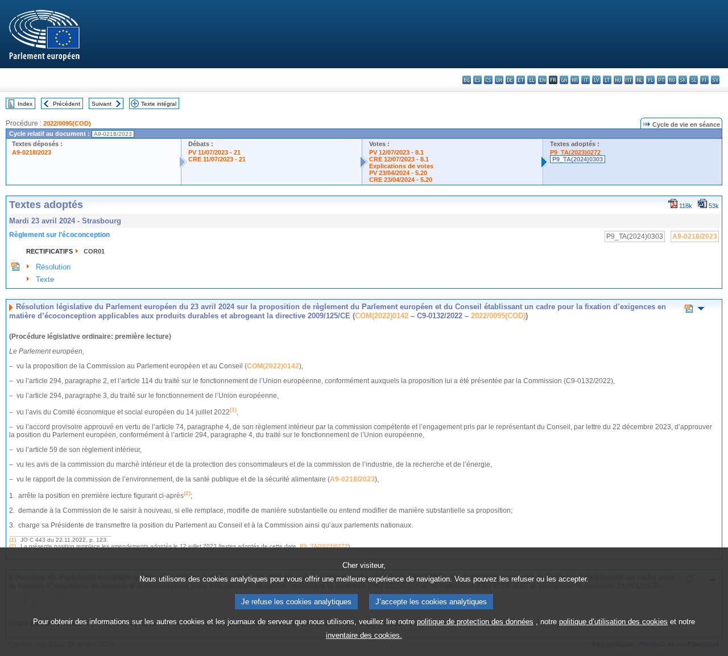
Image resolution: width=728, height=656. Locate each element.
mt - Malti (628, 80)
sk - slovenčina (683, 80)
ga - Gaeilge (564, 80)
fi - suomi (704, 80)
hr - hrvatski (574, 80)
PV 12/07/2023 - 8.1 (396, 152)
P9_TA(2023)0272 (575, 152)
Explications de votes (401, 166)
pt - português (661, 80)
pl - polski (650, 80)
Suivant (101, 104)
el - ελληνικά (531, 80)
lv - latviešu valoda (596, 80)
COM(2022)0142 (381, 316)
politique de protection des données (475, 621)
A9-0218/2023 (31, 152)
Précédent (66, 104)
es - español (477, 80)
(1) (12, 540)
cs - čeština (488, 80)
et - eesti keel (520, 80)
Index (25, 104)
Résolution (53, 267)
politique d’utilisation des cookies (613, 621)
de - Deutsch (510, 80)
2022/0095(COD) (67, 123)
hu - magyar (618, 80)
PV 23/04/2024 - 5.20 (398, 172)
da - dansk (499, 80)
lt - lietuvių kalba (607, 80)
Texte (45, 279)
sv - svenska (715, 80)
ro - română (672, 80)
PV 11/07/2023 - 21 (214, 152)
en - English (542, 80)
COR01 (94, 251)
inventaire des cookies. (364, 635)
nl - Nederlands (639, 80)
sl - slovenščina (693, 80)
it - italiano (585, 80)
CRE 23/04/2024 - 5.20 (400, 179)
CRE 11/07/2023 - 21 (217, 159)
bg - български (466, 80)
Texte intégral (158, 104)
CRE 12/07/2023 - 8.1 (399, 159)
